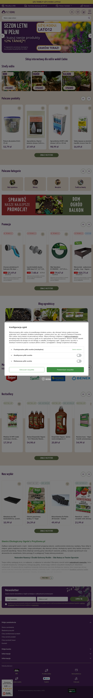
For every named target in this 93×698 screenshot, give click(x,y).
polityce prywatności (71, 336)
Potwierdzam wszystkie (65, 370)
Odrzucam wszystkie (26, 370)
